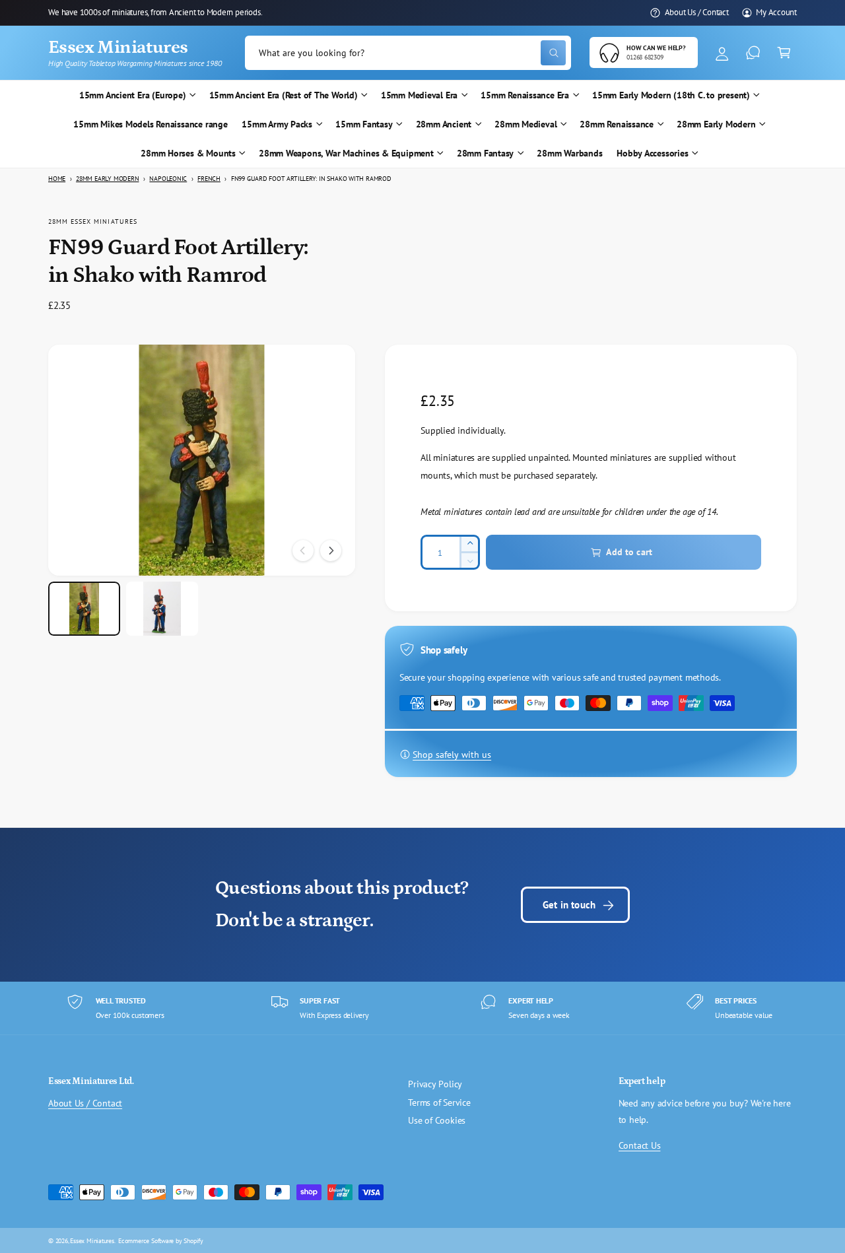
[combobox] (408, 53)
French (208, 178)
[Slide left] (303, 550)
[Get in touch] (752, 53)
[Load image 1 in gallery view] (84, 609)
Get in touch (569, 904)
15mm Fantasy (363, 124)
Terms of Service (439, 1102)
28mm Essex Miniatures (92, 221)
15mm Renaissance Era (525, 95)
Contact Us (640, 1145)
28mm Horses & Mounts (188, 153)
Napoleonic (168, 178)
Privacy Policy (435, 1084)
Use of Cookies (436, 1120)
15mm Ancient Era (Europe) (132, 95)
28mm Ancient (443, 124)
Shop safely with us (452, 755)
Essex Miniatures (92, 1240)
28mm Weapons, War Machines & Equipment (346, 153)
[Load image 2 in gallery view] (162, 609)
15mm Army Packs (277, 124)
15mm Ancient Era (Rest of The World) (283, 95)
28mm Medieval (525, 124)
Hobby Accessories (652, 153)
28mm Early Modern (716, 124)
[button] (783, 53)
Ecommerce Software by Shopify (160, 1240)
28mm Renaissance (617, 124)
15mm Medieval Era (419, 95)
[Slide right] (330, 550)
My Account (776, 12)
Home (56, 178)
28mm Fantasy (485, 153)
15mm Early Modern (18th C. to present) (671, 95)
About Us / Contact (697, 12)
